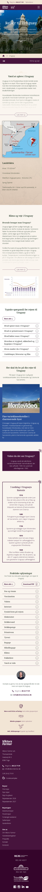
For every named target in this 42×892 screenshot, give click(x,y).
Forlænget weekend (9, 817)
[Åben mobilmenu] (39, 7)
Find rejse (5, 789)
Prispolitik (5, 839)
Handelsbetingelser (9, 836)
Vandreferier (6, 823)
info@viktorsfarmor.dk (22, 695)
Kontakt (5, 842)
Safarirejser (6, 820)
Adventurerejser (7, 811)
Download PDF (28, 584)
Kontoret (5, 845)
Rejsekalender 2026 (9, 798)
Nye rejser (6, 792)
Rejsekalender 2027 (9, 801)
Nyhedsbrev (29, 2)
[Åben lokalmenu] (3, 61)
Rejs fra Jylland (7, 795)
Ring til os (17, 2)
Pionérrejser (6, 814)
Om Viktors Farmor (8, 833)
